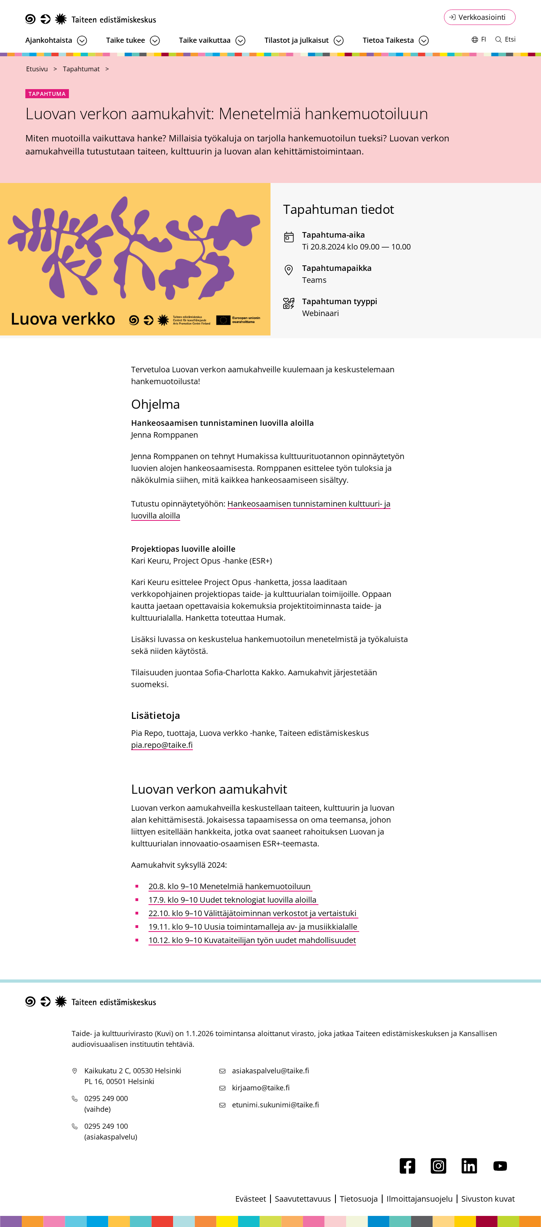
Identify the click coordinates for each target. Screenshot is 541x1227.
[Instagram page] (438, 1171)
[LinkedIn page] (469, 1171)
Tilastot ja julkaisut (297, 40)
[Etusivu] (90, 19)
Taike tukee (125, 40)
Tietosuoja (359, 1198)
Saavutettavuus (303, 1198)
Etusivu (37, 69)
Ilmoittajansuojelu (420, 1198)
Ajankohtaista (48, 40)
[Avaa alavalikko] (82, 41)
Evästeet (250, 1198)
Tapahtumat (81, 69)
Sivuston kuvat (488, 1198)
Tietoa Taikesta (388, 40)
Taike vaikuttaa (204, 40)
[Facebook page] (407, 1171)
